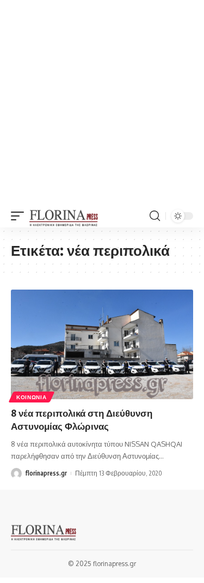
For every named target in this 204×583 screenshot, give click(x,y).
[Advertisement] (102, 102)
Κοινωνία (31, 397)
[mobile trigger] (20, 216)
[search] (155, 216)
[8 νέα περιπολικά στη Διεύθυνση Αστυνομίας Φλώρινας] (102, 344)
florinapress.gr (46, 473)
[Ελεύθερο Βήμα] (63, 216)
